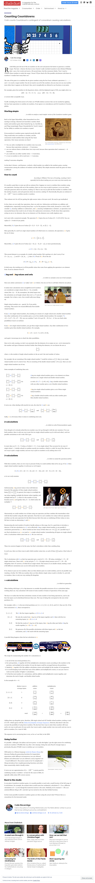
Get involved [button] (49, 8)
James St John (50, 144)
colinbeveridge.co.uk (39, 813)
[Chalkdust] (12, 5)
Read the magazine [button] (11, 8)
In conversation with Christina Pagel (35, 836)
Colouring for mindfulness (10, 860)
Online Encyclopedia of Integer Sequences (36, 722)
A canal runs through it (14, 835)
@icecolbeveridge (23, 813)
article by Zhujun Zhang (33, 751)
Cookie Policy (36, 880)
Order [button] (38, 8)
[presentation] (68, 80)
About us (61, 8)
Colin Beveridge (15, 58)
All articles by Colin (56, 813)
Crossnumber (27, 8)
